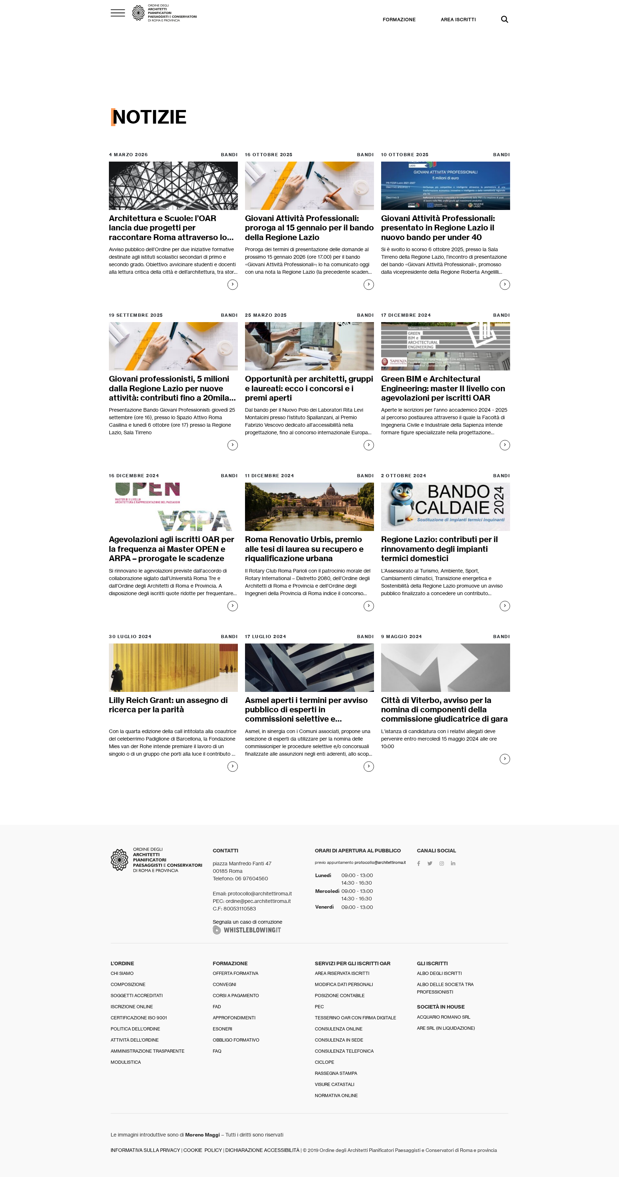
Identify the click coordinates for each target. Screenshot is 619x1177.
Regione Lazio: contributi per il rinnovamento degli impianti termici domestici (439, 548)
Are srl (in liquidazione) (446, 1028)
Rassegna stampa (336, 1073)
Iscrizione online (132, 1006)
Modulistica (126, 1062)
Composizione (128, 984)
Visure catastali (334, 1084)
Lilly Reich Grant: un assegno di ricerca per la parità (168, 704)
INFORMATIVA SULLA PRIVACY (145, 1150)
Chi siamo (122, 973)
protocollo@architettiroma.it (380, 862)
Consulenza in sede (339, 1040)
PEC (319, 1006)
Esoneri (222, 1029)
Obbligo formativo (236, 1040)
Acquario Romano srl (443, 1017)
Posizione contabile (340, 995)
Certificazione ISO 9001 (139, 1017)
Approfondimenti (234, 1017)
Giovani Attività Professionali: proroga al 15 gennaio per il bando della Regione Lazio (309, 227)
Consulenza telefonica (344, 1051)
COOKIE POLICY (202, 1150)
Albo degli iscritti (439, 973)
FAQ (217, 1051)
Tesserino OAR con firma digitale (355, 1017)
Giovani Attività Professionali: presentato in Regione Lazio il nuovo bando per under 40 (438, 227)
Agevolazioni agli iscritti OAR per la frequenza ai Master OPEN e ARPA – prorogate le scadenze (171, 548)
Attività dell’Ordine (135, 1040)
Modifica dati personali (344, 984)
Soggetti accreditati (137, 995)
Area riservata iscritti (342, 973)
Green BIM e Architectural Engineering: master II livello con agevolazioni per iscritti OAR (443, 388)
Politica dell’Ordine (135, 1029)
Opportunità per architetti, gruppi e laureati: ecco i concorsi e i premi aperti (309, 388)
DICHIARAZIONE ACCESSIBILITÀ (262, 1150)
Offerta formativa (235, 973)
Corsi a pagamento (236, 995)
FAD (217, 1006)
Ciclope (324, 1062)
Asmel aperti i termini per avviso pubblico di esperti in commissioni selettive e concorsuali (306, 714)
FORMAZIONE (399, 19)
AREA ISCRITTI (458, 19)
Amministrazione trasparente (147, 1051)
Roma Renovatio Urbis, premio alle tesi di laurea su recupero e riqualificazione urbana (304, 548)
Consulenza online (339, 1029)
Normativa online (336, 1095)
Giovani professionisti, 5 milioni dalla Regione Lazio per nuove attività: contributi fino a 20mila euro (169, 393)
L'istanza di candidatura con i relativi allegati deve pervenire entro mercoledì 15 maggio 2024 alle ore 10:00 (439, 738)
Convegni (224, 984)
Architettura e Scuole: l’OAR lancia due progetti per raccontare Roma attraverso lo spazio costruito (168, 232)
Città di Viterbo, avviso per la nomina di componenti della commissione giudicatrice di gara (444, 709)
